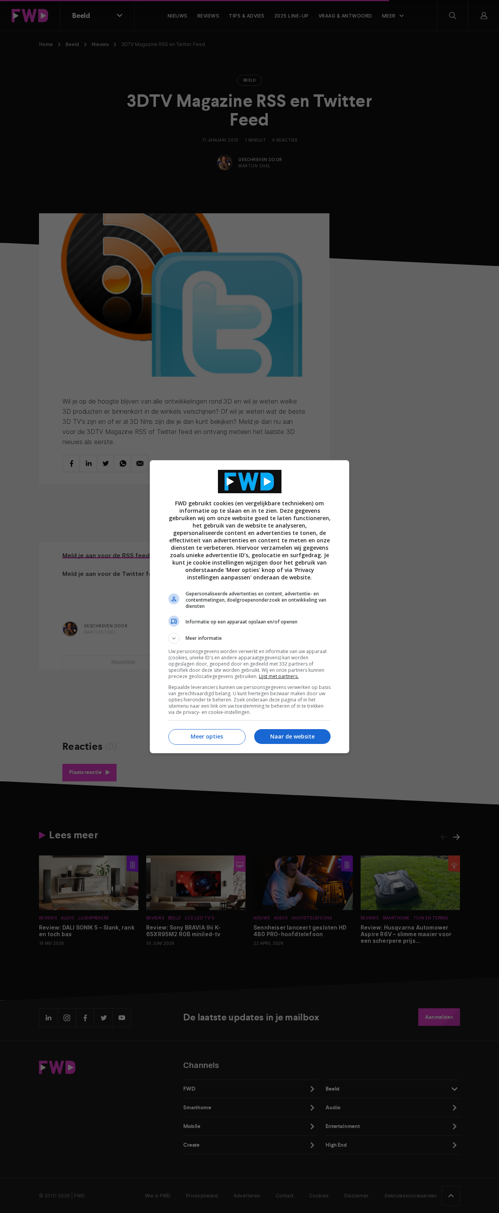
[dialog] (249, 606)
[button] (249, 638)
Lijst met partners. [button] (279, 676)
